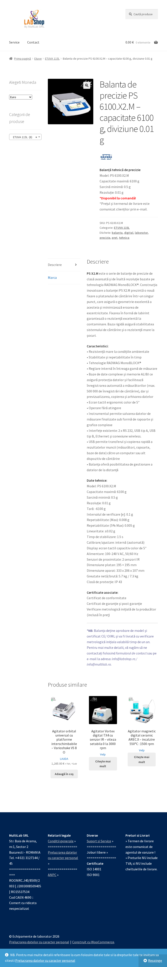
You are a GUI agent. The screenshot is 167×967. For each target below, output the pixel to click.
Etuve (38, 59)
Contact (33, 42)
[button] (86, 85)
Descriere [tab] (55, 264)
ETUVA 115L (52, 59)
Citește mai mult (103, 763)
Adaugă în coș (64, 774)
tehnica (124, 238)
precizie (105, 238)
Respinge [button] (155, 960)
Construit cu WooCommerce (93, 942)
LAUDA (64, 759)
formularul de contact (131, 653)
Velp (103, 754)
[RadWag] (106, 157)
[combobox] (25, 137)
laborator (141, 233)
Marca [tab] (52, 277)
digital (128, 233)
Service (14, 42)
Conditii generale (60, 841)
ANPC (52, 875)
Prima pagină (22, 59)
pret (114, 238)
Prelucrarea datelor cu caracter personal (45, 960)
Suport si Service (99, 841)
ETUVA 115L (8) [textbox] (24, 137)
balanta (117, 233)
